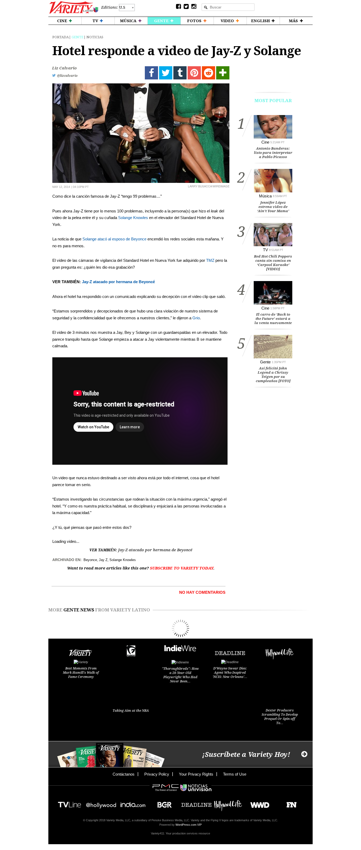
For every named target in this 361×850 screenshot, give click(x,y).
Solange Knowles (133, 217)
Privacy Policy (156, 774)
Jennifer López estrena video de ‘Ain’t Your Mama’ (273, 207)
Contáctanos (124, 774)
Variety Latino (73, 7)
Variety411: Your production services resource (180, 833)
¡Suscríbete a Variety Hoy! (246, 754)
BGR (163, 803)
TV (265, 250)
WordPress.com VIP (188, 824)
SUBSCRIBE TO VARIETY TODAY (181, 568)
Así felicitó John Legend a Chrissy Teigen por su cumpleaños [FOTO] (273, 374)
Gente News (78, 609)
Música (265, 196)
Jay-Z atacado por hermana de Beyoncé (119, 281)
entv (101, 803)
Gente (78, 37)
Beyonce (138, 239)
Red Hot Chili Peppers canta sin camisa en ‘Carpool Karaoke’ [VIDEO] (273, 262)
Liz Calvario (64, 68)
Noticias (94, 37)
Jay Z (103, 560)
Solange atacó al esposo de (106, 239)
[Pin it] (194, 72)
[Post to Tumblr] (180, 72)
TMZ (210, 260)
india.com (133, 803)
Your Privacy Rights (196, 774)
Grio (196, 318)
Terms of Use (234, 774)
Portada (60, 37)
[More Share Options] (222, 72)
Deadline (196, 803)
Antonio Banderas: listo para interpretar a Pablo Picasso (273, 152)
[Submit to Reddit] (208, 72)
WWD (258, 803)
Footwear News (289, 803)
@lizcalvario (67, 76)
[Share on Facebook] (151, 72)
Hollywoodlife (228, 803)
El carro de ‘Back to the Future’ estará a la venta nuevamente (273, 318)
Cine (265, 142)
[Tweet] (165, 72)
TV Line (69, 803)
